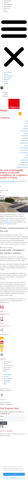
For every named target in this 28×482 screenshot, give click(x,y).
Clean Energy (3, 181)
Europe (26, 145)
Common (25, 133)
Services (6, 2)
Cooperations (24, 140)
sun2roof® (3, 242)
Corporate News (23, 143)
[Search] (20, 113)
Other (26, 155)
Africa (26, 121)
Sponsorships (24, 160)
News (5, 10)
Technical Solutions (21, 181)
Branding (25, 128)
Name (2, 416)
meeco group (7, 367)
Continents (25, 138)
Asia (27, 123)
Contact (6, 12)
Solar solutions (8, 1)
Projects (26, 157)
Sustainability (11, 181)
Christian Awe (7, 222)
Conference (25, 135)
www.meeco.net (4, 300)
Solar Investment (8, 4)
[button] (14, 43)
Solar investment (8, 365)
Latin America (24, 150)
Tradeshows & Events (22, 167)
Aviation (26, 126)
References (7, 8)
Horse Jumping (24, 148)
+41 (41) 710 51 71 (5, 326)
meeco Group (7, 6)
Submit (4, 423)
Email (2, 419)
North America (24, 152)
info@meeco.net (4, 314)
